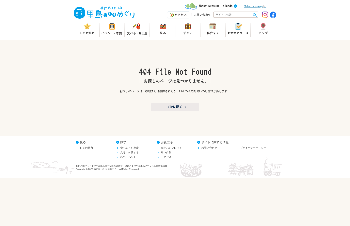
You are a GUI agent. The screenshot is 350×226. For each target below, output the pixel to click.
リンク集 (166, 152)
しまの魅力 (86, 147)
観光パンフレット (171, 147)
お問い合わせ (209, 147)
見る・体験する (129, 152)
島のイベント (128, 156)
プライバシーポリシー (253, 147)
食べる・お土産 (129, 147)
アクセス (166, 156)
